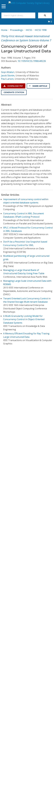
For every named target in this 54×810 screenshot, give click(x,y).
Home (4, 30)
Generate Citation (14, 92)
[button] (50, 21)
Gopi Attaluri (7, 72)
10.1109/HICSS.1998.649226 (32, 61)
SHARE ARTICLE (39, 86)
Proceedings (16, 30)
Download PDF (15, 86)
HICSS (29, 30)
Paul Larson (7, 78)
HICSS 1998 (41, 30)
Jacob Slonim (7, 75)
